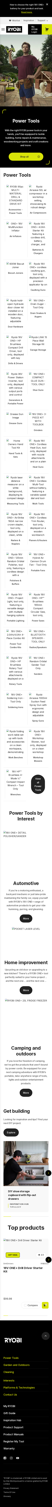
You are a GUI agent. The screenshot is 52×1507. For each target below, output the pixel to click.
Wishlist (16, 20)
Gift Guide (9, 1413)
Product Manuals (13, 1434)
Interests (8, 1380)
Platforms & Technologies (19, 1387)
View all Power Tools (38, 784)
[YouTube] (17, 1458)
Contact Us (10, 1394)
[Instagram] (11, 1458)
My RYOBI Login (34, 29)
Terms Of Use (9, 1492)
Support (41, 20)
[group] (26, 1176)
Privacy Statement (11, 1488)
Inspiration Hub (12, 1420)
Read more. (26, 12)
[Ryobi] (14, 29)
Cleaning (8, 1372)
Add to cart (45, 1305)
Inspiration (29, 20)
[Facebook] (4, 1458)
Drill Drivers (8, 1264)
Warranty (9, 1448)
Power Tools (11, 1357)
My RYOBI (9, 1406)
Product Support (13, 1427)
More (26, 918)
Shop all (24, 156)
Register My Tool (13, 1441)
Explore (11, 1132)
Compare (33, 1305)
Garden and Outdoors (16, 1364)
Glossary (7, 1496)
